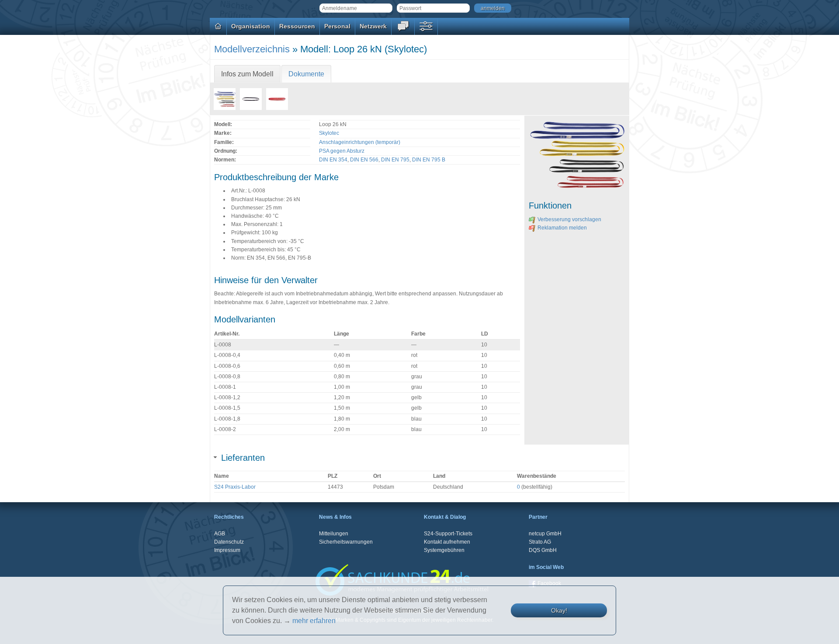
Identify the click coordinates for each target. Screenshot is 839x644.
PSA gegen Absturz (341, 151)
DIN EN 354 (333, 160)
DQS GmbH (543, 550)
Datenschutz (229, 542)
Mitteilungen (333, 534)
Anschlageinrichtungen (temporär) (359, 142)
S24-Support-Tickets (448, 534)
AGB (219, 534)
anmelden (493, 8)
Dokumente (306, 74)
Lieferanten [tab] (243, 457)
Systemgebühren (444, 550)
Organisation (250, 26)
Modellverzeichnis (252, 49)
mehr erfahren (314, 620)
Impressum (227, 550)
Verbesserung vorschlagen (569, 219)
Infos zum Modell (247, 74)
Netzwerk (373, 26)
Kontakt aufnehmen (447, 542)
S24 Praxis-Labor (235, 487)
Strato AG (540, 542)
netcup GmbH (545, 534)
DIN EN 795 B (428, 160)
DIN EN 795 (395, 160)
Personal (337, 26)
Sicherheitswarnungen (346, 542)
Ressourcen (297, 26)
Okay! (559, 610)
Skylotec (329, 133)
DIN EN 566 (364, 160)
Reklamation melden (562, 228)
